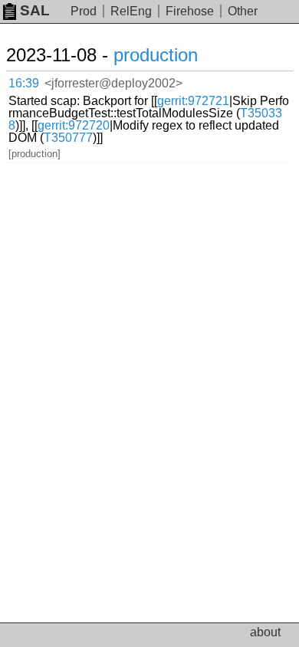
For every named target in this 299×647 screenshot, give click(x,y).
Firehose (190, 11)
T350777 (68, 137)
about (265, 632)
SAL (35, 10)
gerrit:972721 (193, 100)
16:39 (23, 83)
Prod (84, 11)
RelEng (131, 11)
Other (243, 11)
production (155, 54)
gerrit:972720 (74, 125)
